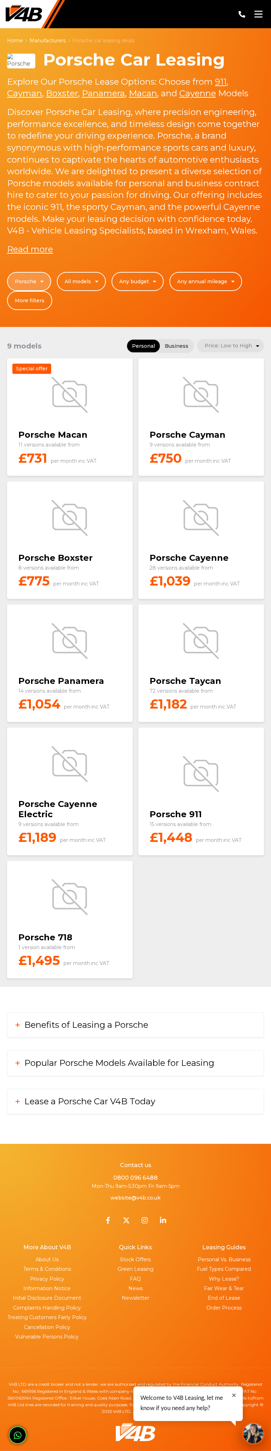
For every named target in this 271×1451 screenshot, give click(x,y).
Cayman (24, 93)
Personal (143, 346)
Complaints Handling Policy (47, 1308)
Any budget (134, 281)
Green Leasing (135, 1269)
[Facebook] (108, 1222)
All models (78, 281)
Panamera (103, 93)
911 (221, 82)
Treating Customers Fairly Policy (47, 1317)
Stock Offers (135, 1259)
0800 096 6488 (135, 1177)
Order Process (224, 1308)
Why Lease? (224, 1279)
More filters (29, 300)
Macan (143, 93)
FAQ (135, 1279)
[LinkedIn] (163, 1222)
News (135, 1288)
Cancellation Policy (47, 1327)
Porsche (25, 281)
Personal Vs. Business (224, 1259)
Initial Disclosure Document (47, 1298)
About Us (47, 1259)
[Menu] (258, 14)
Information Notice (47, 1288)
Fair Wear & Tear (224, 1288)
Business (176, 346)
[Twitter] (126, 1222)
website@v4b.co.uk (135, 1198)
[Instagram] (145, 1222)
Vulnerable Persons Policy (47, 1337)
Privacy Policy (47, 1279)
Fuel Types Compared (224, 1269)
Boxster (62, 93)
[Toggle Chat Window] (253, 1433)
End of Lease (224, 1298)
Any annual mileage (202, 281)
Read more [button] (30, 249)
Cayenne (197, 93)
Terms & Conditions (47, 1269)
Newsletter (135, 1298)
